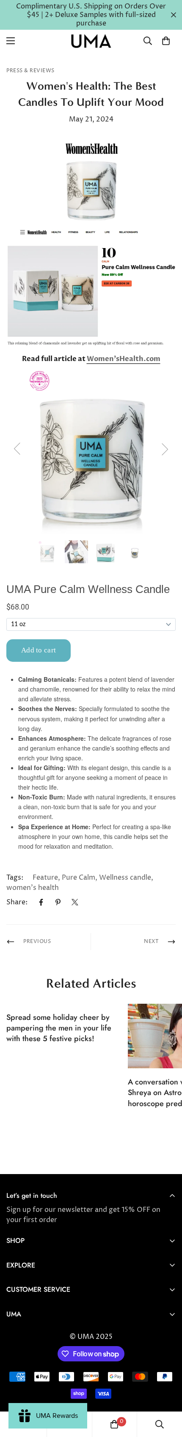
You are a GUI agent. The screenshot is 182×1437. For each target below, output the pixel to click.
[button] (166, 41)
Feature (45, 877)
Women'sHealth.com (123, 359)
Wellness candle (125, 877)
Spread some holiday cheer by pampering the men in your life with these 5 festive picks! (58, 1028)
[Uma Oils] (91, 41)
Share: (17, 902)
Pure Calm (78, 877)
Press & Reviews (30, 70)
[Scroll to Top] (166, 1391)
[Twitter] (75, 902)
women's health (32, 887)
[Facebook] (41, 902)
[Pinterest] (58, 902)
